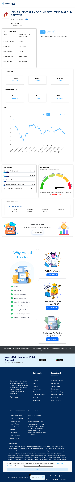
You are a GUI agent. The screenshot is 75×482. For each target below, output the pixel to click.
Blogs (34, 383)
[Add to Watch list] (27, 19)
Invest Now (52, 308)
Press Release (37, 389)
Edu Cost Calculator (16, 416)
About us (36, 378)
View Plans (36, 392)
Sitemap (63, 477)
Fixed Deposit (14, 425)
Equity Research (15, 433)
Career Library (55, 386)
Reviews (35, 386)
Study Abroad (55, 383)
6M (48, 114)
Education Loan (15, 419)
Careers (35, 380)
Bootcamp (54, 397)
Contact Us (37, 232)
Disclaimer (55, 477)
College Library (55, 389)
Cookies (63, 474)
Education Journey (57, 380)
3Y (56, 114)
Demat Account (15, 436)
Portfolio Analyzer (16, 414)
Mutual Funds (14, 422)
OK (37, 469)
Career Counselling (57, 392)
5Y (61, 114)
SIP (43, 32)
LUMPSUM (50, 32)
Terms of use (43, 474)
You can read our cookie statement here (38, 466)
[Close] (30, 475)
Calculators (13, 430)
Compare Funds (52, 274)
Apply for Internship (39, 394)
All (65, 114)
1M (44, 114)
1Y (52, 114)
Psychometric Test (57, 394)
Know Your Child (56, 400)
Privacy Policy (54, 474)
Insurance (13, 428)
